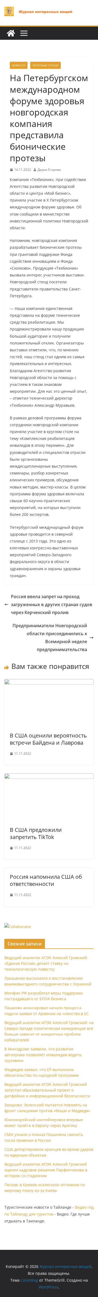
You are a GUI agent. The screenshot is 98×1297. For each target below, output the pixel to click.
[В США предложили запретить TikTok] (49, 777)
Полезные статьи (45, 65)
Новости (18, 65)
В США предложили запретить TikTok (36, 833)
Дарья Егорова (49, 169)
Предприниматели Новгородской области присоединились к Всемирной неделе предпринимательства (50, 637)
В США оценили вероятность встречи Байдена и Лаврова (48, 739)
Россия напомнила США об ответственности (46, 880)
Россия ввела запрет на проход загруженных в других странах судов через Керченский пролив (51, 604)
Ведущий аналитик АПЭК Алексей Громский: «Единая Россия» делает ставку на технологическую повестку (46, 963)
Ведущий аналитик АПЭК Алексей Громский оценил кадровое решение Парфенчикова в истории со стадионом (45, 1170)
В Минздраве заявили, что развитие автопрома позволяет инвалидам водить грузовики (42, 1054)
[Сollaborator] (17, 926)
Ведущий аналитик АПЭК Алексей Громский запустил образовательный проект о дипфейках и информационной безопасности (47, 1090)
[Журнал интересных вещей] (10, 33)
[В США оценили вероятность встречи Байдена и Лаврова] (49, 683)
